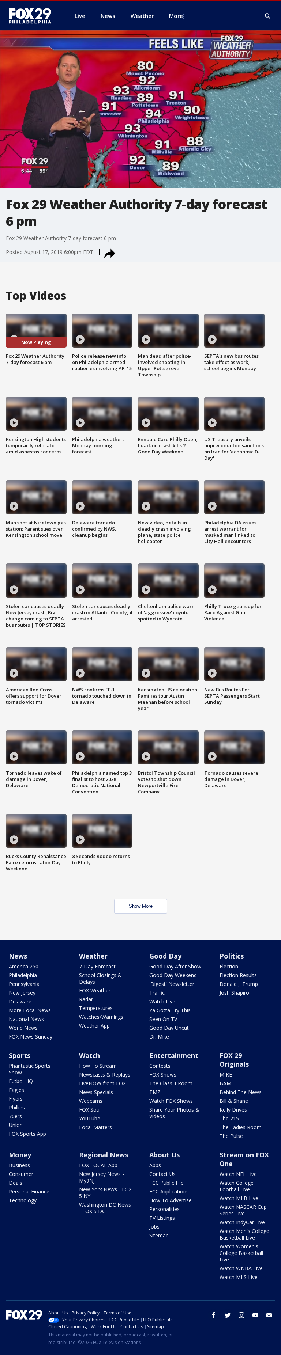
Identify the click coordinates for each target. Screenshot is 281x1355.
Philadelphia (23, 975)
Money (20, 1154)
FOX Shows (162, 1074)
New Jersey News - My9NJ (101, 1177)
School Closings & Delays (100, 978)
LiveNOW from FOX (102, 1083)
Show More (141, 906)
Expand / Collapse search (267, 16)
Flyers (16, 1098)
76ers (15, 1116)
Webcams (90, 1100)
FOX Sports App (27, 1133)
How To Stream (98, 1065)
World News (23, 1027)
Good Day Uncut (169, 1027)
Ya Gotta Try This (170, 1010)
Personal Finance (29, 1191)
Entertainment (173, 1055)
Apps (155, 1165)
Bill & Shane (234, 1100)
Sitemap (159, 1235)
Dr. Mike (159, 1036)
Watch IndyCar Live (242, 1222)
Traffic (157, 992)
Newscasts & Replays (104, 1074)
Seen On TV (163, 1019)
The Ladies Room (241, 1127)
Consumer (21, 1173)
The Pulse (231, 1135)
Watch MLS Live (239, 1277)
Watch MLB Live (239, 1198)
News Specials (96, 1092)
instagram (241, 1315)
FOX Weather (94, 990)
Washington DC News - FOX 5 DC (105, 1208)
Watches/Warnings (101, 1016)
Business (19, 1165)
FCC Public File (166, 1182)
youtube (255, 1315)
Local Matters (95, 1127)
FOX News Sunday (30, 1036)
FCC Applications (169, 1191)
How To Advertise (170, 1200)
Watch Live (162, 1001)
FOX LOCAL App (98, 1165)
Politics (232, 956)
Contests (160, 1065)
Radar (86, 999)
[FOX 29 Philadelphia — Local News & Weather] (33, 15)
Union (16, 1124)
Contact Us (162, 1173)
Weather (93, 956)
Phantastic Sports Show (29, 1069)
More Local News (30, 1010)
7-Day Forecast (97, 966)
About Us (164, 1154)
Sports (19, 1055)
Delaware (20, 1001)
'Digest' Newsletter (171, 983)
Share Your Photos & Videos (174, 1113)
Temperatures (96, 1008)
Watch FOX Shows (171, 1100)
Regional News (103, 1154)
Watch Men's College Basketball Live (244, 1234)
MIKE (226, 1074)
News (18, 956)
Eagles (16, 1089)
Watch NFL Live (238, 1173)
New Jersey (22, 992)
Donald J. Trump (239, 983)
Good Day (165, 956)
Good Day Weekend (173, 975)
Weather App (94, 1025)
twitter (227, 1315)
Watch (89, 1055)
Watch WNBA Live (241, 1268)
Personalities (164, 1209)
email (269, 1315)
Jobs (154, 1226)
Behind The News (241, 1092)
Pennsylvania (24, 983)
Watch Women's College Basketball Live (241, 1253)
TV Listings (162, 1217)
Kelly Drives (233, 1109)
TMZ (155, 1092)
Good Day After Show (175, 966)
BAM (225, 1083)
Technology (23, 1200)
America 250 (23, 966)
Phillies (17, 1107)
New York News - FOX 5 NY (105, 1192)
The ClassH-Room (170, 1083)
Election (229, 966)
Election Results (238, 975)
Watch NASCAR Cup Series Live (243, 1210)
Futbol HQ (21, 1081)
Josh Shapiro (234, 992)
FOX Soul (90, 1109)
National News (26, 1019)
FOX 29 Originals (234, 1060)
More (176, 15)
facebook (214, 1315)
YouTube (89, 1118)
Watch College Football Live (237, 1186)
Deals (15, 1182)
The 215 (229, 1118)
